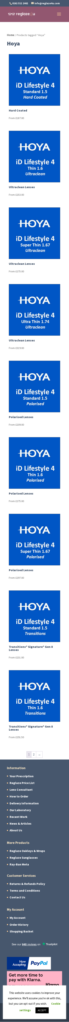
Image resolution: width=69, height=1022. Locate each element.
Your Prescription (22, 776)
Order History (19, 925)
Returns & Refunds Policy (27, 884)
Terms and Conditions (25, 891)
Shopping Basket (21, 931)
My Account (17, 918)
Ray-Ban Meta (19, 864)
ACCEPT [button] (42, 1010)
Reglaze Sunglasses (24, 858)
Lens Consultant (21, 790)
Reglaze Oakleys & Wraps (27, 851)
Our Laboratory (20, 810)
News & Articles (20, 824)
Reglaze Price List (22, 783)
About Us (16, 830)
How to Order (19, 796)
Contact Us (17, 897)
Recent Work (18, 817)
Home (10, 35)
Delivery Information (24, 803)
